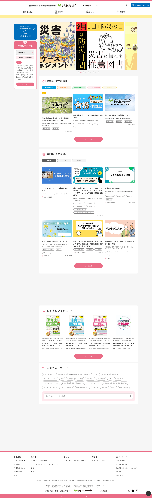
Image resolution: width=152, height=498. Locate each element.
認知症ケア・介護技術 (39, 460)
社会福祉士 (49, 87)
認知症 (114, 374)
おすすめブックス (57, 310)
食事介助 (124, 383)
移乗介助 (118, 379)
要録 (62, 379)
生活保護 (95, 387)
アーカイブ (119, 475)
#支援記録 (98, 249)
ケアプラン (90, 379)
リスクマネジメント (50, 387)
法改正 (115, 383)
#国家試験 (55, 128)
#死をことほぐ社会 (48, 249)
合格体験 (105, 374)
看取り (113, 387)
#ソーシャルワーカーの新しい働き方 (84, 212)
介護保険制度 (79, 383)
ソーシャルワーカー (50, 379)
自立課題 (80, 379)
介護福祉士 (64, 87)
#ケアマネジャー (47, 193)
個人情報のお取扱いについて (125, 468)
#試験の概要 (128, 121)
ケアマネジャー (94, 87)
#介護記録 (89, 249)
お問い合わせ (120, 460)
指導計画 (105, 387)
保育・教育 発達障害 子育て (75, 460)
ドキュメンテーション (51, 383)
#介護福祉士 (90, 206)
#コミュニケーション (120, 251)
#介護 (128, 196)
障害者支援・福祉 (98, 460)
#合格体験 (87, 123)
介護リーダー (123, 387)
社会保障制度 (66, 383)
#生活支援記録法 (79, 249)
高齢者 (49, 160)
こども (64, 160)
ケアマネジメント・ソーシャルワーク (44, 464)
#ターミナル (46, 252)
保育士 (109, 87)
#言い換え (109, 251)
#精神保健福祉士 (79, 206)
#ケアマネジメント (60, 193)
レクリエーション (67, 387)
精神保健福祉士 (79, 87)
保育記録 (106, 383)
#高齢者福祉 (120, 196)
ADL (110, 379)
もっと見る (25, 84)
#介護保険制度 (110, 196)
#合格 (94, 123)
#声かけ (108, 255)
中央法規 (119, 472)
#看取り (59, 249)
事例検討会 (101, 379)
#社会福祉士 (46, 128)
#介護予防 (109, 199)
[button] (78, 72)
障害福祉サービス (82, 387)
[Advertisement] (25, 122)
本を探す (138, 5)
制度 (32, 472)
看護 (32, 468)
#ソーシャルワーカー (80, 209)
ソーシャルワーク (93, 383)
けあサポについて (121, 457)
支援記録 (70, 379)
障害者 (79, 160)
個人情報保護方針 (121, 464)
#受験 (76, 127)
